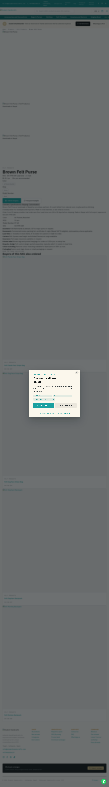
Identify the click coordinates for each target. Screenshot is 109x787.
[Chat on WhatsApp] (103, 781)
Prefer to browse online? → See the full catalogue (54, 413)
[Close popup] (77, 372)
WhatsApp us (44, 405)
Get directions (67, 405)
